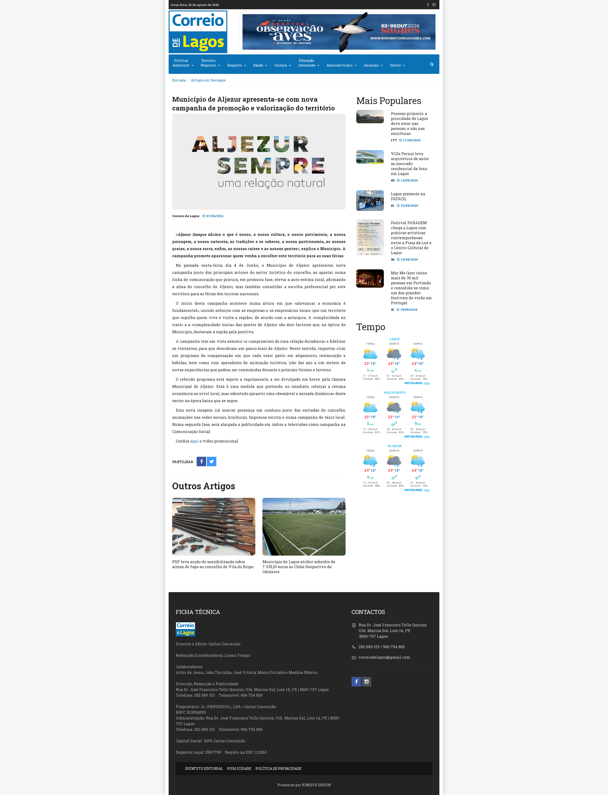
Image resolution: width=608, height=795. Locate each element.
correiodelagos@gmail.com (384, 657)
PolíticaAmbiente (181, 62)
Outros (395, 65)
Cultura (280, 65)
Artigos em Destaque (208, 80)
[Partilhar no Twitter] (211, 462)
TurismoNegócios (208, 62)
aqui (194, 440)
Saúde (258, 65)
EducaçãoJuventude (306, 62)
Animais (371, 65)
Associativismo (340, 65)
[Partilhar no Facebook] (201, 462)
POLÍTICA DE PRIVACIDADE (278, 768)
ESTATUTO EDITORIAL (204, 768)
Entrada (179, 80)
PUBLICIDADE (239, 768)
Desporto (234, 65)
